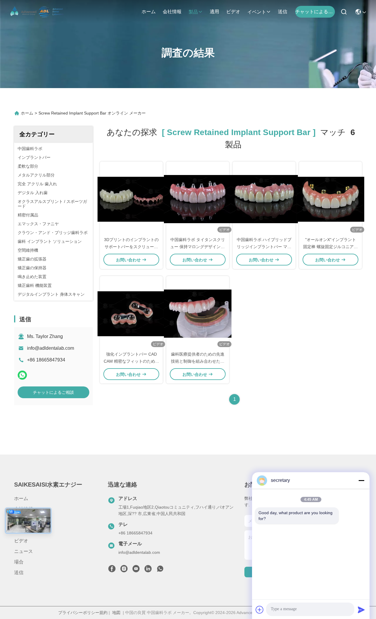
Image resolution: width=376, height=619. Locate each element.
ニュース (23, 551)
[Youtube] (136, 570)
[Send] (361, 609)
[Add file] (260, 609)
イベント (256, 11)
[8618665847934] (160, 570)
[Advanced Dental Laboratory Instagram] (124, 570)
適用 (214, 11)
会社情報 (172, 11)
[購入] (330, 198)
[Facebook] (112, 570)
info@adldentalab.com (50, 348)
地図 (116, 612)
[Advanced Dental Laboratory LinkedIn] (148, 570)
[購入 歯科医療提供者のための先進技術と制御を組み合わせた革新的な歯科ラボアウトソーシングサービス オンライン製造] (197, 313)
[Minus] (361, 480)
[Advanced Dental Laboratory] (37, 11)
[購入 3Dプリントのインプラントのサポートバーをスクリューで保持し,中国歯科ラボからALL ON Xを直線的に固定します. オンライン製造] (131, 198)
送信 (282, 11)
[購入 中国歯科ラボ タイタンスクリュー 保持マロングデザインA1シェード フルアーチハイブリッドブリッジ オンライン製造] (197, 198)
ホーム (149, 11)
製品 (193, 11)
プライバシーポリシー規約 (83, 612)
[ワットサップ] (22, 375)
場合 (19, 561)
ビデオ (233, 11)
